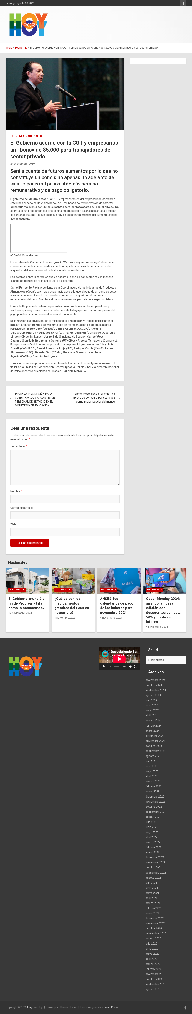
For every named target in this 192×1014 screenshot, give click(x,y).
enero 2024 (152, 730)
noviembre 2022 (155, 801)
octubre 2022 (154, 806)
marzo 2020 (153, 964)
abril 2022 (151, 837)
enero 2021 (152, 913)
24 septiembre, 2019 (22, 163)
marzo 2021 (153, 903)
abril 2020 (151, 958)
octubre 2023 (154, 746)
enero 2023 (152, 791)
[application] (119, 658)
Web (13, 524)
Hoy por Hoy (35, 1007)
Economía (17, 136)
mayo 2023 (152, 771)
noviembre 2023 (155, 741)
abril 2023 (151, 776)
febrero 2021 (153, 908)
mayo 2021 (152, 893)
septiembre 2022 (156, 811)
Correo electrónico (23, 508)
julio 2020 (151, 943)
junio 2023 (152, 766)
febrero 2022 (153, 847)
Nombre (16, 491)
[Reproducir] (104, 666)
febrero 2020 (153, 969)
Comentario (18, 446)
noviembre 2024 (155, 680)
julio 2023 (151, 761)
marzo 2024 (153, 720)
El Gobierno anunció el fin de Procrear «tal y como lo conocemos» (26, 603)
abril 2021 (151, 898)
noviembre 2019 (155, 974)
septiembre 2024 (156, 690)
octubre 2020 (154, 928)
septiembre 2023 (156, 751)
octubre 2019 (154, 979)
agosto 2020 (153, 938)
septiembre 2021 (156, 872)
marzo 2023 (153, 781)
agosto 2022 (153, 817)
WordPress (111, 1007)
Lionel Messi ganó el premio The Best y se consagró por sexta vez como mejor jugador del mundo (94, 397)
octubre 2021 (154, 867)
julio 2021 (151, 882)
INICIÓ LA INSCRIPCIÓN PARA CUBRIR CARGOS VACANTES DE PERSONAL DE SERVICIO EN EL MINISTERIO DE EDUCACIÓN (35, 399)
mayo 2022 (152, 832)
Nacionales (34, 136)
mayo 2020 (152, 953)
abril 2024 (151, 715)
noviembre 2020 (155, 923)
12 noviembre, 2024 (20, 612)
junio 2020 (152, 948)
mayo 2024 (152, 710)
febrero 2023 (153, 786)
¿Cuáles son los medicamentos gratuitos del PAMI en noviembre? (71, 605)
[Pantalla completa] (136, 666)
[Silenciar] (131, 666)
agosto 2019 (153, 989)
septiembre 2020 (156, 933)
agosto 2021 (153, 877)
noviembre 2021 (155, 862)
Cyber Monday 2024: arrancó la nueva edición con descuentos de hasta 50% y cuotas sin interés (163, 610)
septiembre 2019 (156, 984)
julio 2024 (151, 700)
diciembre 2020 (155, 918)
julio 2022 (151, 822)
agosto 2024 (153, 695)
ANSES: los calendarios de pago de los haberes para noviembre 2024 (116, 605)
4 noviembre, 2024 (65, 617)
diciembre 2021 (155, 857)
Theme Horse (67, 1007)
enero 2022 (152, 852)
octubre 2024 (154, 685)
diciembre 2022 (155, 796)
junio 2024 (152, 705)
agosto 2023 (153, 756)
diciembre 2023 (155, 735)
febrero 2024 (153, 725)
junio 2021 (152, 888)
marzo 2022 (153, 842)
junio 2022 (152, 827)
